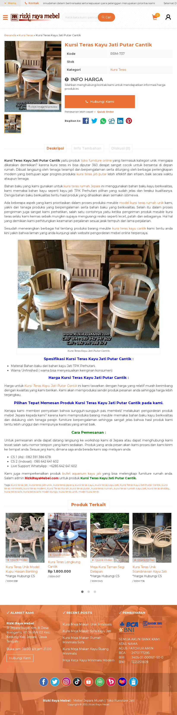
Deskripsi (55, 148)
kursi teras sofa (13, 491)
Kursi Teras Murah (58, 488)
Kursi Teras (118, 70)
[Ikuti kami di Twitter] (54, 682)
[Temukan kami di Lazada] (122, 682)
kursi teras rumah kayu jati (130, 488)
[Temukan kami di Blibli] (133, 682)
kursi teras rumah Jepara (82, 186)
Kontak (33, 3)
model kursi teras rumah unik (141, 203)
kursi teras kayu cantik (129, 228)
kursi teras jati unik (40, 485)
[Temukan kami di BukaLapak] (110, 682)
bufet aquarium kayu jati (81, 474)
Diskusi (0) (120, 148)
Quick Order (19, 560)
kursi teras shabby (158, 488)
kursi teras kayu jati (107, 485)
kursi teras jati (19, 485)
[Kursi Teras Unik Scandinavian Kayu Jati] (152, 537)
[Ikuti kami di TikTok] (77, 682)
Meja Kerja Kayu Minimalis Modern (88, 660)
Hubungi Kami (101, 101)
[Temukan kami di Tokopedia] (99, 682)
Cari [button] (108, 17)
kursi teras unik (68, 491)
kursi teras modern (35, 488)
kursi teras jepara (63, 485)
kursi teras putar (80, 488)
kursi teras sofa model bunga (40, 491)
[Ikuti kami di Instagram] (66, 682)
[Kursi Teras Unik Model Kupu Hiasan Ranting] (25, 537)
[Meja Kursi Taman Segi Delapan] (109, 537)
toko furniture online (96, 160)
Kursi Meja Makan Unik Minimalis (87, 624)
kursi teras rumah (102, 488)
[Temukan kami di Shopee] (88, 682)
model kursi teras (89, 491)
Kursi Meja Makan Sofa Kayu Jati (87, 631)
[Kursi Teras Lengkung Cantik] (67, 535)
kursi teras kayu (84, 485)
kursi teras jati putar (92, 174)
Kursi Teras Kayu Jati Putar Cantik (140, 485)
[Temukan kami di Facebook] (43, 682)
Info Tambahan (87, 148)
